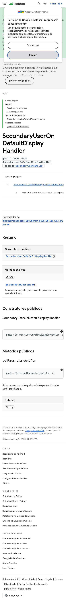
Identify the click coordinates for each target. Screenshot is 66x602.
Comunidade (28, 579)
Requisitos (7, 458)
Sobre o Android (10, 579)
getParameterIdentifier (20, 284)
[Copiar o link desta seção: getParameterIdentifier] (39, 361)
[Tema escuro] (61, 331)
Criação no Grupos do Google (17, 520)
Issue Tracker (8, 568)
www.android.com (11, 553)
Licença (59, 579)
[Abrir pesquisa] (39, 4)
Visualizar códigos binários (15, 468)
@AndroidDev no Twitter (14, 501)
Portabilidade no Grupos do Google (19, 525)
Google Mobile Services (13, 558)
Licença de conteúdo (34, 430)
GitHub (5, 483)
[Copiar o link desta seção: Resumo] (20, 238)
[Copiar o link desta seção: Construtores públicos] (45, 309)
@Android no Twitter (12, 496)
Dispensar (33, 45)
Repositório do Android (13, 453)
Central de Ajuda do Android (16, 538)
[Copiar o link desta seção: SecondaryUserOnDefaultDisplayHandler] (5, 322)
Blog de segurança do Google (17, 511)
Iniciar (33, 55)
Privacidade (10, 584)
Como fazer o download (14, 463)
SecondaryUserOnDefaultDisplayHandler (29, 256)
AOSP (5, 93)
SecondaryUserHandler (29, 165)
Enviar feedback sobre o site (33, 584)
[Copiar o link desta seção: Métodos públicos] (37, 351)
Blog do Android (10, 506)
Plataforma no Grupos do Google (18, 515)
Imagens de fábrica (11, 473)
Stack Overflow (9, 563)
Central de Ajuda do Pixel (14, 543)
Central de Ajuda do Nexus (15, 548)
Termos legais (45, 579)
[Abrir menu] (5, 3)
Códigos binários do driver (15, 478)
